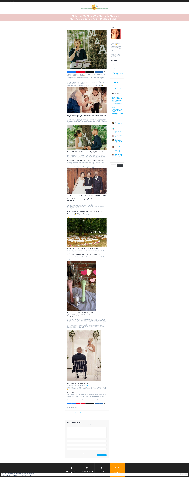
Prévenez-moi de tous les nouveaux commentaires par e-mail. (78, 450)
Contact (108, 11)
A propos (103, 11)
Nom (68, 439)
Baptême (114, 72)
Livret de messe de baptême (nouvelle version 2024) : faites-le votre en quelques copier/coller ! (119, 141)
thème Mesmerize (117, 472)
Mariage (114, 75)
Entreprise (85, 11)
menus (82, 400)
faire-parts (69, 400)
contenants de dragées (76, 400)
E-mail (68, 443)
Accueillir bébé (115, 70)
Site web (68, 447)
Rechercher (113, 163)
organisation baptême (72, 407)
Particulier (91, 11)
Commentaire (69, 426)
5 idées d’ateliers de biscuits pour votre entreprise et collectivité (117, 110)
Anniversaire (115, 71)
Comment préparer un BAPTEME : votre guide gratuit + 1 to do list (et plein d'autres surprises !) (118, 149)
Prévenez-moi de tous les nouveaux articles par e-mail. (77, 452)
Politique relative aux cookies (28, 475)
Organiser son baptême (118, 73)
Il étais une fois (85, 385)
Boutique (98, 11)
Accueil (80, 11)
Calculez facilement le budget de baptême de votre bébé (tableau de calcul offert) (119, 157)
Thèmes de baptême (118, 74)
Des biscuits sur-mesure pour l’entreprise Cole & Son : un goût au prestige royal (117, 115)
